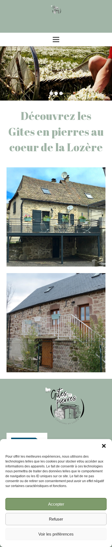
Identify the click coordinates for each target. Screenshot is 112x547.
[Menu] (56, 39)
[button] (104, 446)
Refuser (56, 519)
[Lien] (56, 10)
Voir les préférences (56, 534)
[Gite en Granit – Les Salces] (56, 217)
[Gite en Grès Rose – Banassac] (56, 322)
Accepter (56, 504)
